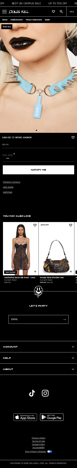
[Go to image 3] (40, 130)
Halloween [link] (16, 20)
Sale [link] (47, 20)
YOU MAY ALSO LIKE (17, 216)
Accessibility (39, 448)
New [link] (4, 20)
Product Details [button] (11, 182)
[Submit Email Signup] (64, 319)
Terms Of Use (38, 441)
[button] (25, 3)
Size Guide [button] (8, 187)
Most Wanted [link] (34, 20)
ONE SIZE (7, 155)
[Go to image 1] (36, 130)
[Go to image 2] (38, 130)
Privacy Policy (38, 438)
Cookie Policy (38, 444)
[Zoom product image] (38, 78)
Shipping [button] (7, 192)
